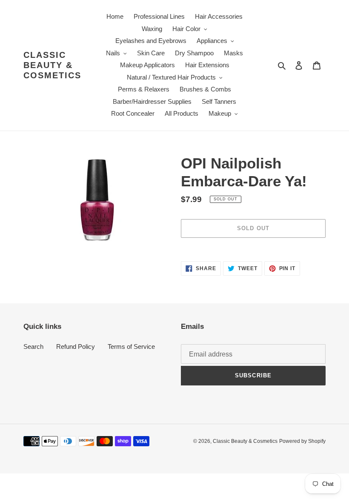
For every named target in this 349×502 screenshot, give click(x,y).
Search (33, 346)
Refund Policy (75, 346)
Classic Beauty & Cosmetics (52, 65)
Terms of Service (131, 346)
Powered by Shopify (302, 441)
